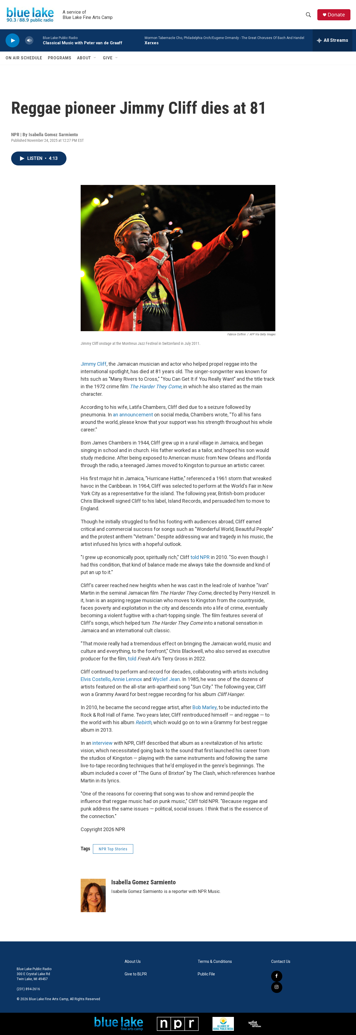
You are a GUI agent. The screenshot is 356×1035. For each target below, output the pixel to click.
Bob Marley (204, 707)
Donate (336, 15)
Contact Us (280, 962)
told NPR (200, 557)
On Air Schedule (24, 58)
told (132, 658)
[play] (12, 40)
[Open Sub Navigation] (95, 58)
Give (108, 58)
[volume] (29, 40)
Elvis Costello (95, 679)
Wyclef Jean (166, 679)
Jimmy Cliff (94, 364)
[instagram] (276, 987)
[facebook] (276, 976)
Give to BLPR (136, 974)
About (84, 58)
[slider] (38, 40)
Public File (206, 974)
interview (102, 743)
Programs (59, 58)
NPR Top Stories (113, 849)
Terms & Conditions (215, 962)
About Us (133, 962)
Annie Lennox (127, 679)
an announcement (133, 415)
